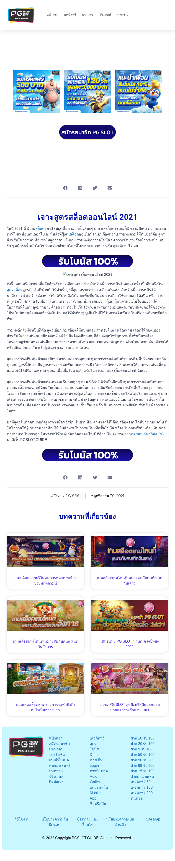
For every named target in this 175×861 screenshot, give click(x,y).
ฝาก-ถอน (56, 749)
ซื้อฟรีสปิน (98, 804)
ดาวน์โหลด (99, 771)
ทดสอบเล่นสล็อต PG (147, 434)
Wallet (95, 782)
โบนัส (94, 749)
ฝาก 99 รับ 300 (142, 765)
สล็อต (39, 228)
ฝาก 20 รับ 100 (142, 744)
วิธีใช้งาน (22, 819)
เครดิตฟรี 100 (142, 787)
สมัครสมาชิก (59, 744)
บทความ (123, 15)
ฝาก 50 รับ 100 (142, 755)
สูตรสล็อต (15, 290)
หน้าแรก (52, 15)
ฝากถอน (87, 15)
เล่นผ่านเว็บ (99, 787)
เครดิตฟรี (70, 15)
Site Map (153, 819)
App (93, 798)
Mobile (95, 793)
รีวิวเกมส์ (105, 15)
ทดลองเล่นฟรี (60, 765)
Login (94, 765)
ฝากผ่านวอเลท (142, 776)
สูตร (93, 744)
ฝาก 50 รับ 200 (142, 760)
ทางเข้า (96, 760)
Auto (93, 776)
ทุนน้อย (137, 798)
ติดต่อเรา (56, 782)
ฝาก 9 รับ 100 (141, 749)
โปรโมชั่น (57, 755)
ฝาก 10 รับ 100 (142, 738)
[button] (65, 188)
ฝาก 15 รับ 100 (142, 771)
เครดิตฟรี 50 (141, 782)
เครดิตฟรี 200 (142, 793)
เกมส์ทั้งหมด (59, 760)
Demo (95, 755)
